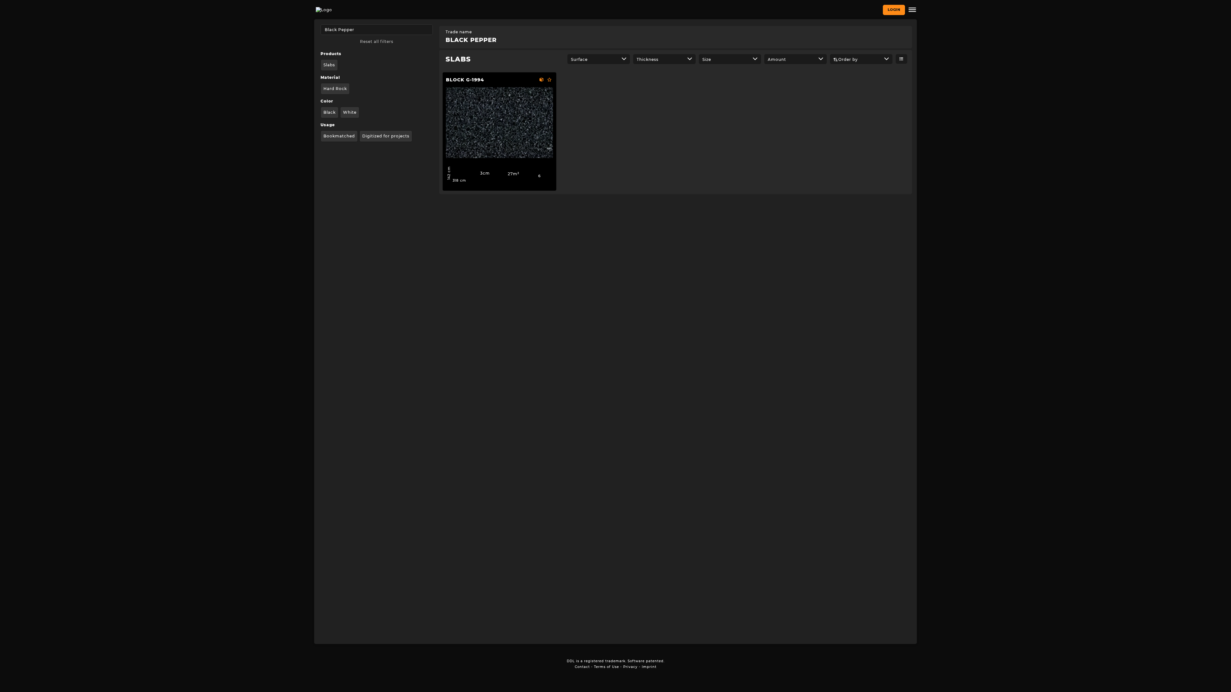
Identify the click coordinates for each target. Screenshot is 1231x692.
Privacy (630, 667)
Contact (582, 667)
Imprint (649, 667)
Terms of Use (606, 667)
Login (894, 9)
